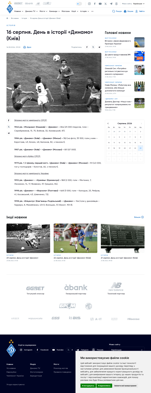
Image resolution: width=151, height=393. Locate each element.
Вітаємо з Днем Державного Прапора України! (118, 42)
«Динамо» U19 (111, 99)
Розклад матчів (61, 368)
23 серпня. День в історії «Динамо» (22, 258)
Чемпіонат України (113, 65)
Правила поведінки (62, 372)
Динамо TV (35, 368)
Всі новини (15, 18)
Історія (24, 18)
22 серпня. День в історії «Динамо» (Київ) (72, 258)
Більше (137, 217)
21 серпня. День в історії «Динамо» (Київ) (119, 258)
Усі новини (11, 368)
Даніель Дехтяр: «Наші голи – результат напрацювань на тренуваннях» (118, 104)
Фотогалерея (36, 372)
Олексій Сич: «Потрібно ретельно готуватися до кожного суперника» (116, 71)
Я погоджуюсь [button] (88, 386)
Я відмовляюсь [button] (104, 386)
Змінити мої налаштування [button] (125, 386)
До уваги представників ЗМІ (117, 55)
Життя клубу (111, 38)
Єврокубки (11, 372)
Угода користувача (15, 384)
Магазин (66, 11)
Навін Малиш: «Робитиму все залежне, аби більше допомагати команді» (118, 88)
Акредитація (36, 376)
